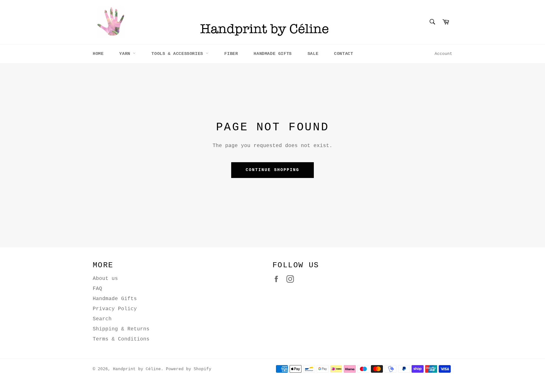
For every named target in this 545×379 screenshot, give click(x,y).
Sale (313, 53)
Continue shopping (272, 170)
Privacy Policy (115, 309)
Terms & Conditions (121, 339)
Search (102, 319)
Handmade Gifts (272, 53)
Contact (343, 53)
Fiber (231, 53)
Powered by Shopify (188, 369)
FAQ (97, 289)
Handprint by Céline (137, 369)
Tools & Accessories (178, 53)
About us (105, 278)
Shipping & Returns (121, 329)
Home (98, 53)
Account (443, 53)
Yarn (126, 53)
